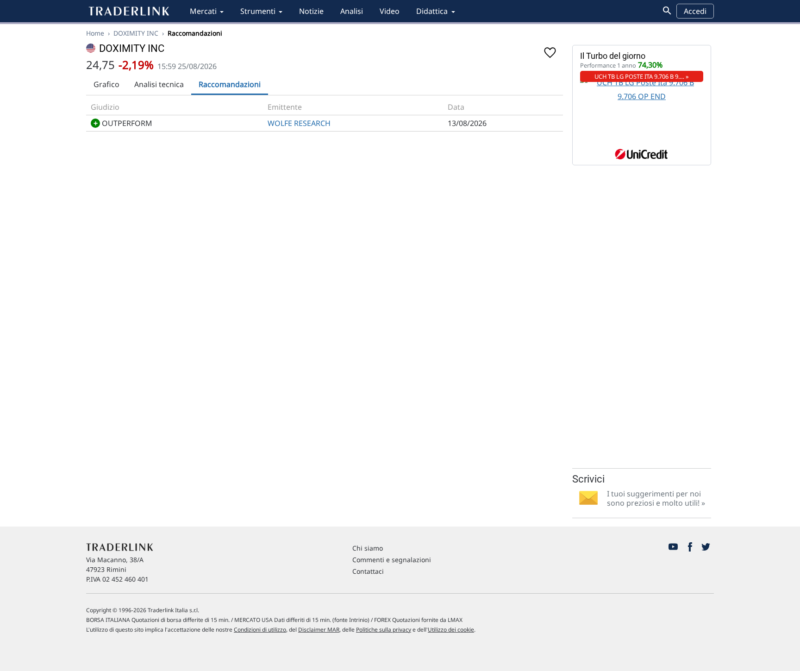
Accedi (695, 11)
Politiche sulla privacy (383, 629)
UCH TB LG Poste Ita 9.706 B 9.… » (641, 76)
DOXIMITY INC (135, 33)
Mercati (203, 11)
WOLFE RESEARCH (299, 123)
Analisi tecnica (159, 84)
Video (390, 11)
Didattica (432, 11)
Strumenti (257, 11)
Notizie (311, 11)
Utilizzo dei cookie (451, 629)
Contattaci (368, 571)
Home (95, 33)
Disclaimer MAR (318, 629)
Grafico (106, 84)
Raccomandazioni (230, 84)
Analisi (351, 11)
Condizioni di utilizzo (260, 629)
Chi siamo (367, 548)
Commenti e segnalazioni (391, 559)
